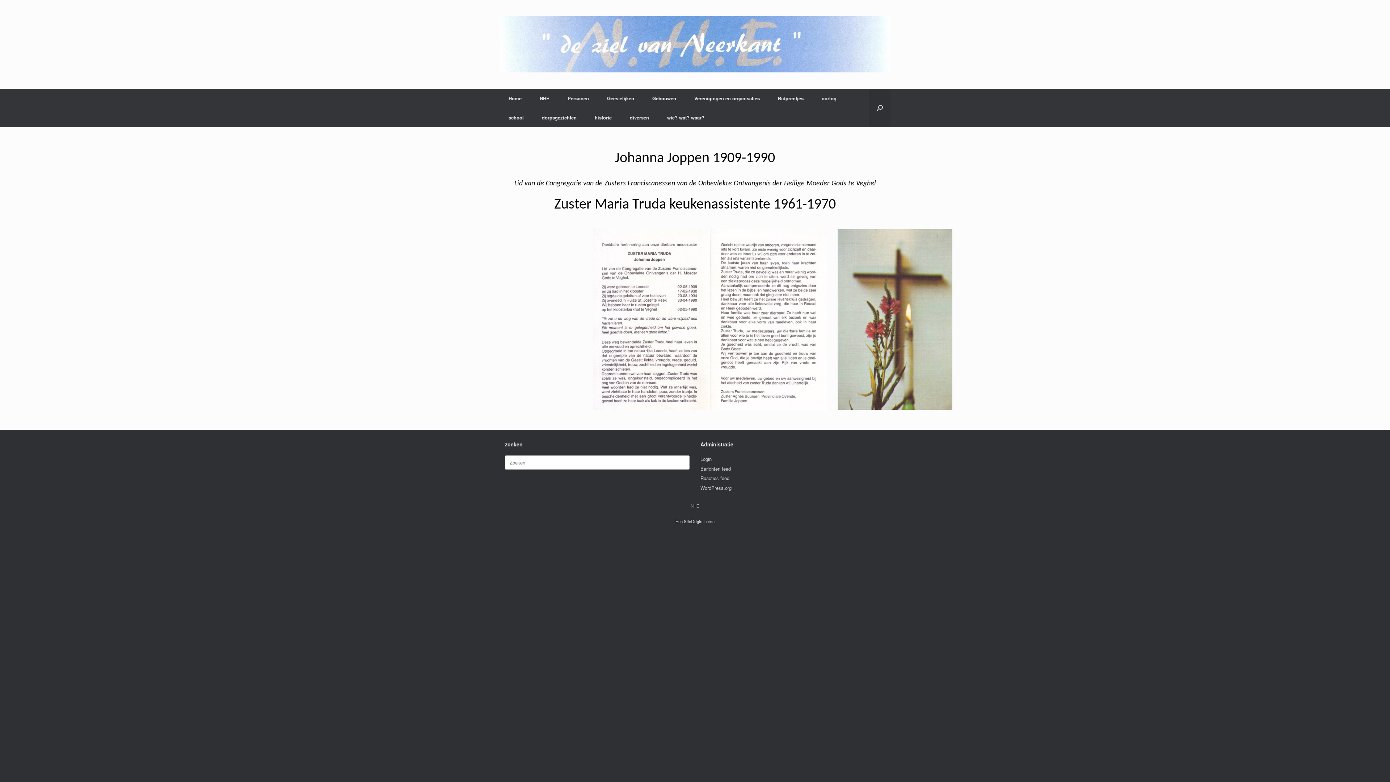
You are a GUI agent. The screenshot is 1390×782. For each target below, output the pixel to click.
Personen (578, 98)
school (516, 117)
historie (603, 117)
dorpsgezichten (559, 117)
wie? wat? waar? (685, 117)
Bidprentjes (791, 98)
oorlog (829, 98)
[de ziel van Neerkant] (695, 44)
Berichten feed (715, 468)
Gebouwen (664, 98)
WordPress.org (716, 487)
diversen (639, 117)
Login (706, 458)
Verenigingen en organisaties (727, 98)
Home (515, 98)
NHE (544, 98)
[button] (879, 108)
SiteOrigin (693, 521)
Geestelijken (620, 98)
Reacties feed (714, 478)
